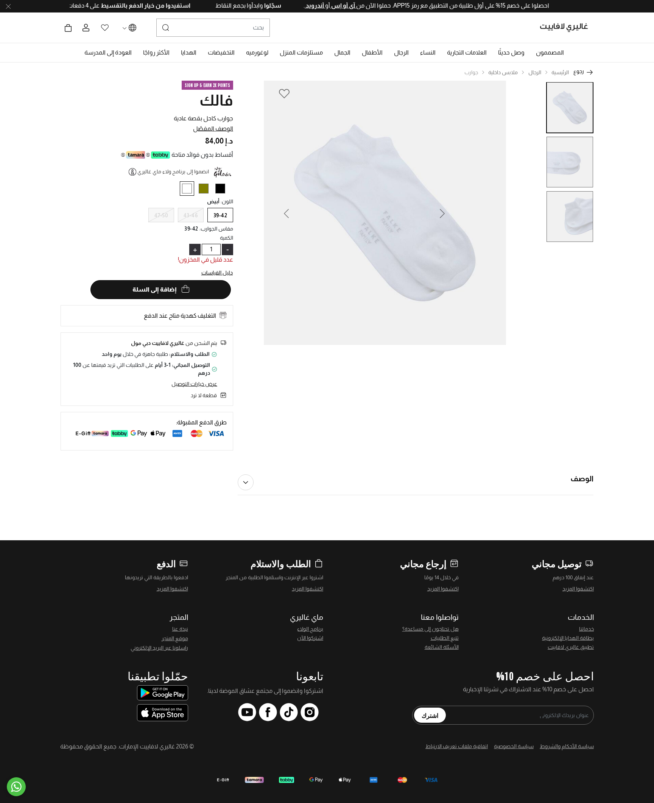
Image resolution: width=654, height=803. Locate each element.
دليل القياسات (217, 273)
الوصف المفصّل (213, 128)
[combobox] (213, 28)
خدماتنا (586, 629)
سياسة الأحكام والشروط (567, 746)
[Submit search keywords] (165, 28)
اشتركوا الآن (310, 638)
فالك (216, 100)
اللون (227, 201)
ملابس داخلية (503, 72)
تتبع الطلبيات (445, 638)
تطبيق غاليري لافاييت (571, 647)
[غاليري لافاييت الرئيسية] (567, 28)
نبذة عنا (180, 629)
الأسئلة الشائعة (442, 647)
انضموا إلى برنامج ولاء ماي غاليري (173, 171)
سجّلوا (257, 5)
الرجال (534, 72)
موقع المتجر (175, 638)
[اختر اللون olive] (206, 190)
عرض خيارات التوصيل (194, 384)
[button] (550, 52)
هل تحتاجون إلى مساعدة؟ (430, 629)
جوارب (471, 72)
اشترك (430, 715)
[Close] (8, 6)
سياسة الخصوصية (514, 746)
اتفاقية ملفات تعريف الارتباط (456, 746)
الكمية (226, 238)
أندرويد (300, 5)
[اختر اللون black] (223, 190)
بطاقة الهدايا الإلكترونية (568, 638)
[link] (467, 52)
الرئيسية (560, 72)
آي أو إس (328, 5)
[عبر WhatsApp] (16, 786)
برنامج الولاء (310, 629)
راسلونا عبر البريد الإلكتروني (159, 648)
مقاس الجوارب (216, 229)
